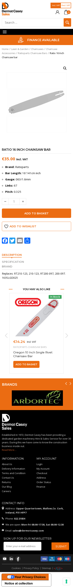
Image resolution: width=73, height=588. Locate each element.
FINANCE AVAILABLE (42, 40)
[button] (65, 68)
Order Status (43, 482)
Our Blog (7, 486)
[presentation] (5, 335)
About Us (7, 464)
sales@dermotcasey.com (28, 530)
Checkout (41, 473)
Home (5, 49)
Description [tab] (12, 255)
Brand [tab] (7, 266)
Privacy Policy (31, 568)
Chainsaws (37, 49)
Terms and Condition (13, 473)
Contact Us (8, 477)
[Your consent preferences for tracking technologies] (66, 581)
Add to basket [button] (26, 364)
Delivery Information (13, 468)
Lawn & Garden (20, 49)
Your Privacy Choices (30, 577)
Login (39, 464)
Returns (6, 482)
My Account (42, 468)
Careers (6, 491)
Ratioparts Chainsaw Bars (32, 53)
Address (41, 477)
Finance (40, 486)
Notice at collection (19, 583)
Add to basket (36, 213)
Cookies (16, 568)
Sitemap (46, 568)
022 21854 (19, 518)
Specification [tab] (13, 262)
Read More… (9, 450)
